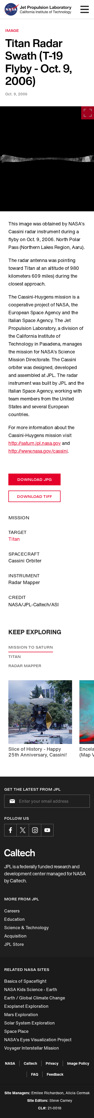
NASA (10, 1063)
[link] (47, 158)
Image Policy (78, 1063)
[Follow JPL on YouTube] (47, 830)
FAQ (34, 1074)
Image (12, 30)
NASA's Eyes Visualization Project (38, 1040)
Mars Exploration (21, 1014)
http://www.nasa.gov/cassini (38, 450)
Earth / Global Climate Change (34, 998)
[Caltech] (19, 852)
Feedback (55, 1074)
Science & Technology (26, 927)
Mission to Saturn (30, 647)
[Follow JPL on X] (22, 830)
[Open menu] (84, 9)
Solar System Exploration (29, 1023)
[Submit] (11, 801)
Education (14, 919)
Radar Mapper (24, 665)
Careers (12, 911)
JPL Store (14, 944)
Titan (14, 538)
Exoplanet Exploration (26, 1006)
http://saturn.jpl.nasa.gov (34, 443)
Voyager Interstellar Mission (31, 1048)
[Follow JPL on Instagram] (35, 830)
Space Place (16, 1031)
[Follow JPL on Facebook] (10, 830)
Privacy (52, 1063)
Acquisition (15, 936)
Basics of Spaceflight (25, 981)
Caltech (30, 1063)
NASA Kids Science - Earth (30, 989)
